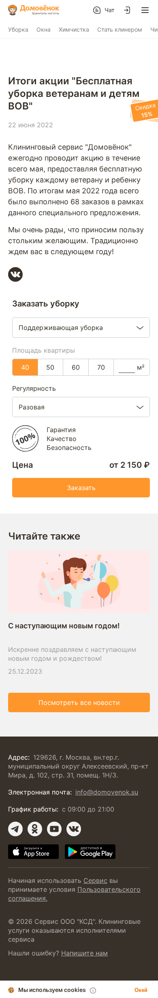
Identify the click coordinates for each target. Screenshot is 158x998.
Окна (43, 29)
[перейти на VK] (73, 829)
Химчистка (74, 29)
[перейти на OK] (35, 829)
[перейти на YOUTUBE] (54, 829)
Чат (109, 9)
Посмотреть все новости (79, 702)
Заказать (81, 488)
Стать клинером (119, 29)
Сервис (95, 880)
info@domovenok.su (106, 792)
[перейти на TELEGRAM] (15, 829)
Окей (141, 990)
